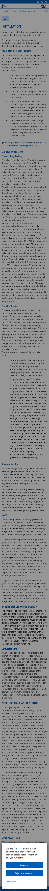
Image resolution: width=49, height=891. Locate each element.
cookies (17, 848)
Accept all (24, 865)
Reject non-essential (24, 873)
